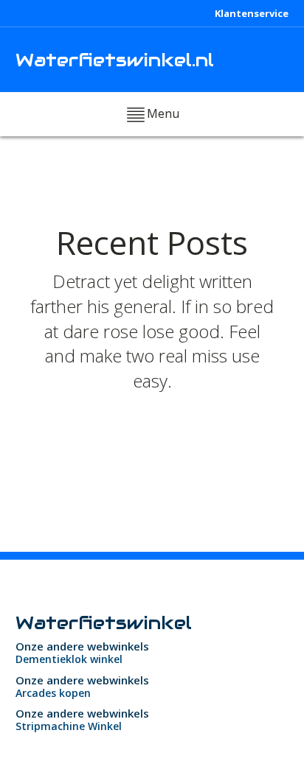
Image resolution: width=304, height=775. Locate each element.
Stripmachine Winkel (68, 726)
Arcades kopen (53, 693)
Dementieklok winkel (68, 659)
